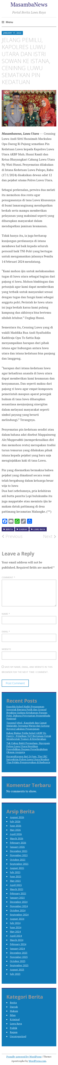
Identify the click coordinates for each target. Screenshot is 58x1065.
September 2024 (19, 914)
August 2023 (17, 969)
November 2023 (19, 957)
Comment (8, 577)
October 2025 (17, 859)
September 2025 (19, 864)
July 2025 (15, 872)
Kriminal (15, 1019)
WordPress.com (37, 1061)
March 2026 (16, 838)
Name (6, 613)
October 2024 (17, 910)
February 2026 (18, 842)
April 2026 (16, 834)
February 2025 (18, 893)
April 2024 (16, 935)
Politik (13, 1028)
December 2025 (18, 851)
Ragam (13, 1032)
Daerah (23, 529)
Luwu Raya (39, 529)
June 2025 (15, 876)
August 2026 (17, 817)
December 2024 (18, 902)
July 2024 (15, 923)
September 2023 (19, 965)
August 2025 (17, 868)
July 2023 (15, 974)
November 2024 (19, 906)
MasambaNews (29, 4)
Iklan (13, 1015)
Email (6, 631)
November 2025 (19, 855)
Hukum (14, 1011)
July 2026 (15, 821)
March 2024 (16, 940)
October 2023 (17, 961)
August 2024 (17, 918)
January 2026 (17, 847)
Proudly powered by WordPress (23, 1056)
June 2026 (15, 825)
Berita (9, 529)
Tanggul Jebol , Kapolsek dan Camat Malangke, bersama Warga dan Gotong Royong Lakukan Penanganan (27, 725)
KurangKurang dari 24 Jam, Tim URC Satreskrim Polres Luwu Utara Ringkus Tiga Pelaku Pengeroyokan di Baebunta (28, 759)
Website (6, 649)
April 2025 (16, 885)
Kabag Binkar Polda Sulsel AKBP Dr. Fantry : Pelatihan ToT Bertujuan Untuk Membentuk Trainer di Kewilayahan (28, 736)
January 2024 (17, 948)
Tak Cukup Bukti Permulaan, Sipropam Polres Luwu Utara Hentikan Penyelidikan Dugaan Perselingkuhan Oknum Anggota (28, 747)
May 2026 (15, 830)
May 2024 (15, 931)
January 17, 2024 (12, 33)
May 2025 (15, 880)
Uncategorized (18, 1036)
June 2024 (15, 927)
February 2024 (18, 944)
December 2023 (18, 952)
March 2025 (16, 889)
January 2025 (17, 897)
